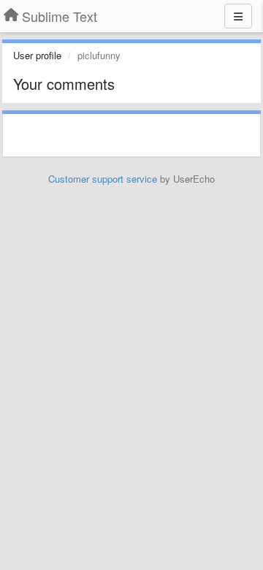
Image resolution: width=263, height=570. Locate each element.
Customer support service (102, 179)
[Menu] (238, 16)
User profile (37, 55)
